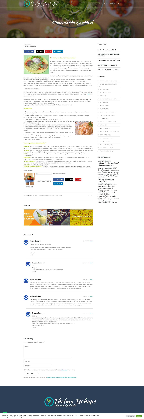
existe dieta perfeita (107, 176)
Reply (91, 241)
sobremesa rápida (102, 198)
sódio (110, 198)
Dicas (36, 195)
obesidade (100, 188)
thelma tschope (101, 200)
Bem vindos (104, 92)
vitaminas (114, 202)
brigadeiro (117, 170)
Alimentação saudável (82, 219)
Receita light (113, 192)
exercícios (100, 176)
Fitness (41, 219)
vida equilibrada (104, 202)
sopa (107, 198)
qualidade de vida (101, 192)
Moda (102, 125)
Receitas (35, 221)
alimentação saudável (46, 195)
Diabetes (103, 102)
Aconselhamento (106, 81)
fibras (114, 175)
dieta (53, 195)
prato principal (113, 190)
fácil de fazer (101, 177)
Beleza (102, 89)
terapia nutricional (115, 198)
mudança (114, 184)
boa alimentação (103, 170)
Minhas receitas (106, 121)
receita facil (108, 192)
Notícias (103, 128)
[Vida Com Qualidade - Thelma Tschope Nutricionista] (72, 402)
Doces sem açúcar (107, 112)
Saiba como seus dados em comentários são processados (61, 377)
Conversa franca (106, 99)
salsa (110, 196)
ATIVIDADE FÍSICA (103, 168)
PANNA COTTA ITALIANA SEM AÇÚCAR (108, 70)
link (88, 94)
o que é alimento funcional (108, 188)
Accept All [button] (139, 416)
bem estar (112, 168)
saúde (60, 195)
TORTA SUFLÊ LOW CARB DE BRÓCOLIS (109, 60)
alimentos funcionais (106, 165)
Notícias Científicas (108, 131)
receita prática (104, 194)
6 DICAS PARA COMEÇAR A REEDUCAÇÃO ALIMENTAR (58, 217)
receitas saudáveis (103, 196)
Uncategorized (106, 151)
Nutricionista (105, 138)
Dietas (61, 221)
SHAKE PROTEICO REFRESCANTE (107, 50)
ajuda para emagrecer (104, 161)
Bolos (102, 95)
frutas (117, 175)
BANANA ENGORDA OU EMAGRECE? (108, 65)
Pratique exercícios (103, 190)
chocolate (99, 172)
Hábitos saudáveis (102, 181)
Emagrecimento (33, 219)
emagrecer (103, 174)
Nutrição (56, 195)
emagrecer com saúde (112, 174)
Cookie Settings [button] (130, 416)
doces (99, 174)
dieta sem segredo (111, 172)
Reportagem (104, 144)
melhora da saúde (105, 184)
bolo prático (112, 170)
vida (109, 200)
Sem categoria (105, 147)
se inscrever (64, 370)
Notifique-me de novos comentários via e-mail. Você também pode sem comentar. (50, 370)
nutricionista (102, 186)
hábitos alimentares (106, 180)
